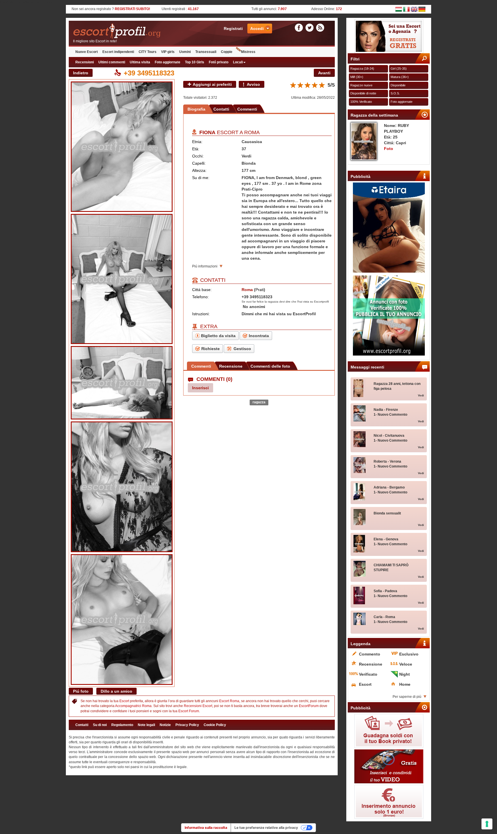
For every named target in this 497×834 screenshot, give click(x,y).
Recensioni (84, 62)
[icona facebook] (300, 27)
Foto (388, 148)
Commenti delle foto (270, 366)
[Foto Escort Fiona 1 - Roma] (122, 146)
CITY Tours (147, 52)
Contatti (221, 109)
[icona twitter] (310, 27)
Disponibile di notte (363, 93)
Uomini (185, 52)
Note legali (146, 725)
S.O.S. (395, 93)
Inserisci (200, 387)
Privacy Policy (187, 725)
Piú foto (81, 691)
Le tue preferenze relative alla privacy (266, 827)
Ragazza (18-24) (362, 68)
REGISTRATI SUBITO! (132, 9)
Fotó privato (218, 62)
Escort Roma (229, 701)
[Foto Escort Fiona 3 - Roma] (122, 382)
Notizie (165, 725)
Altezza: (199, 170)
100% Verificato (361, 101)
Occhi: (198, 156)
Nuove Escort (86, 52)
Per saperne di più (407, 697)
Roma (252, 132)
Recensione (230, 366)
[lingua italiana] (406, 9)
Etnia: (197, 141)
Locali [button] (238, 62)
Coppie (226, 52)
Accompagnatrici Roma (133, 706)
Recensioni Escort (198, 706)
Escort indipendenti (118, 52)
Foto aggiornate (167, 62)
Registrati (233, 28)
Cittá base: (202, 289)
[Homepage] (135, 31)
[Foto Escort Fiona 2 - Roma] (122, 279)
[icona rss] (320, 27)
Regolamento (122, 725)
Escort (124, 701)
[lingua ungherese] (398, 9)
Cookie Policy (215, 725)
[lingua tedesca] (421, 9)
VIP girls (168, 52)
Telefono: (200, 297)
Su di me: (200, 177)
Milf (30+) (356, 77)
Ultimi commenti (111, 62)
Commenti (247, 109)
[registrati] (389, 36)
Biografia (196, 109)
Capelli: (199, 163)
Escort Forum (188, 711)
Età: (195, 149)
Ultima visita (140, 62)
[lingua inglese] (414, 9)
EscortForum (309, 706)
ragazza (259, 402)
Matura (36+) (400, 77)
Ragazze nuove (361, 85)
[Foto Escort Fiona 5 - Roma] (122, 619)
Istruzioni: (201, 313)
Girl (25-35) (399, 68)
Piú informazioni (204, 266)
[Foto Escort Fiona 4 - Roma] (122, 486)
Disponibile (398, 85)
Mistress (248, 52)
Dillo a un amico (116, 691)
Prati (259, 289)
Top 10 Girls (194, 62)
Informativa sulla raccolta (206, 827)
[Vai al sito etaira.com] (388, 228)
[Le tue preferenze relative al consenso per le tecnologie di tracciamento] (486, 823)
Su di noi (100, 725)
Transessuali (205, 52)
